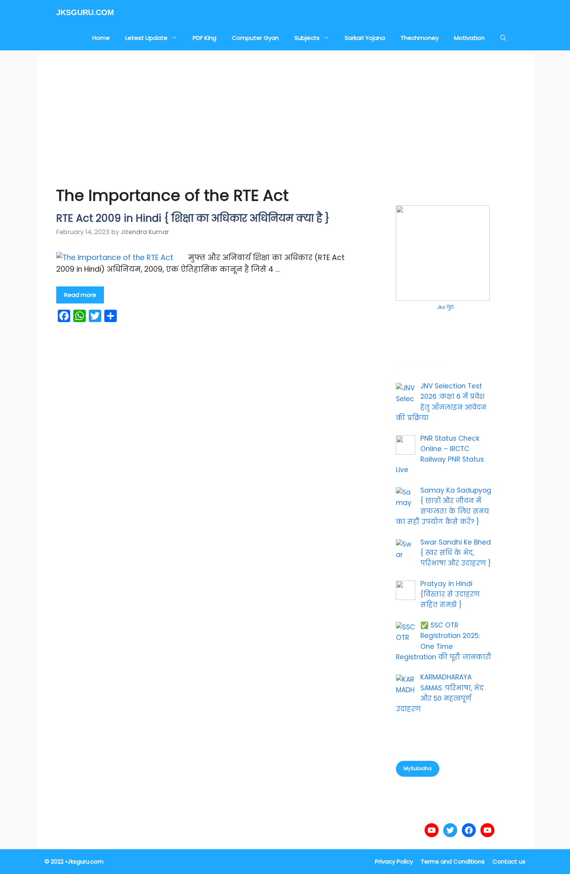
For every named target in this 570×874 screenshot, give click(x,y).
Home (101, 38)
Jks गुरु (445, 307)
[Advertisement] (285, 108)
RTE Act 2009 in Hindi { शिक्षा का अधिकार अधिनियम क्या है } (193, 218)
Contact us (508, 861)
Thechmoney (420, 38)
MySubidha (418, 768)
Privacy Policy (394, 861)
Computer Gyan (255, 38)
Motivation (469, 38)
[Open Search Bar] (503, 37)
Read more (80, 295)
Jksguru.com (85, 12)
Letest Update (146, 38)
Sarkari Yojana (365, 38)
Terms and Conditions (453, 861)
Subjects (307, 38)
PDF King (204, 38)
